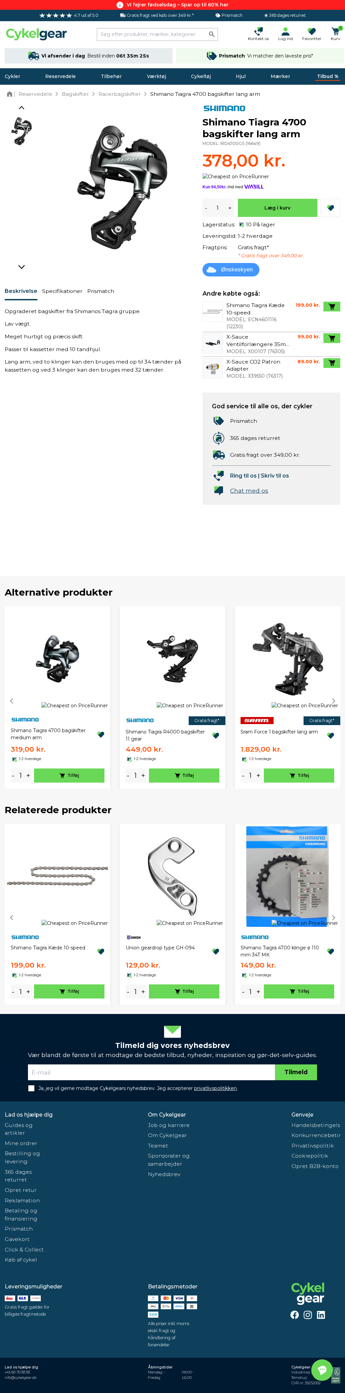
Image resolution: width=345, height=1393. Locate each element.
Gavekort (17, 1239)
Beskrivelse (21, 291)
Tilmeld (296, 1072)
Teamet (158, 1145)
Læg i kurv (277, 208)
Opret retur (21, 1190)
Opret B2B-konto (315, 1166)
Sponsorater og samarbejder (169, 1160)
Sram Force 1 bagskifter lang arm (279, 732)
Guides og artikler (19, 1129)
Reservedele (60, 76)
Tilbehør (111, 76)
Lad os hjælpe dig (29, 1115)
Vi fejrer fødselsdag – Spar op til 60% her (177, 5)
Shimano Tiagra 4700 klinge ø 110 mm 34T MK (280, 951)
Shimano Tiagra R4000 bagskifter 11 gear (165, 735)
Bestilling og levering (22, 1157)
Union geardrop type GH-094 (160, 948)
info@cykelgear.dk (20, 1378)
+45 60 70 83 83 (17, 1372)
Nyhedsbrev (164, 1174)
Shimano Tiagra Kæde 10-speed (48, 948)
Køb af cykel (21, 1259)
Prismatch (100, 291)
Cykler (12, 76)
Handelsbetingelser (315, 1125)
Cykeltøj (201, 76)
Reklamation (22, 1200)
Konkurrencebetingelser (315, 1135)
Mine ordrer (21, 1143)
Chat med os (249, 490)
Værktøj (156, 76)
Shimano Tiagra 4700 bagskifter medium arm (48, 734)
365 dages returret (18, 1176)
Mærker (280, 76)
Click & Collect (24, 1249)
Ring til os (243, 476)
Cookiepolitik (309, 1156)
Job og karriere (169, 1125)
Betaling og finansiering (21, 1214)
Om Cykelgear (167, 1115)
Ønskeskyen (237, 269)
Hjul (241, 76)
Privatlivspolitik (312, 1145)
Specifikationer (62, 291)
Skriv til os (275, 476)
